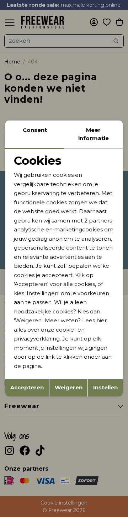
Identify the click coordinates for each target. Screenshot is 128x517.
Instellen (105, 387)
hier (101, 320)
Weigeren (68, 387)
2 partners (98, 220)
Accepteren (27, 387)
